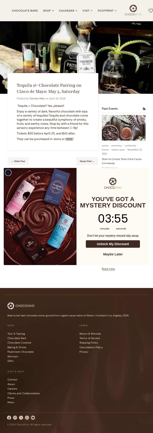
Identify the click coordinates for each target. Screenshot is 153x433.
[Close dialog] (8, 173)
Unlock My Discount (113, 244)
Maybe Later (113, 254)
